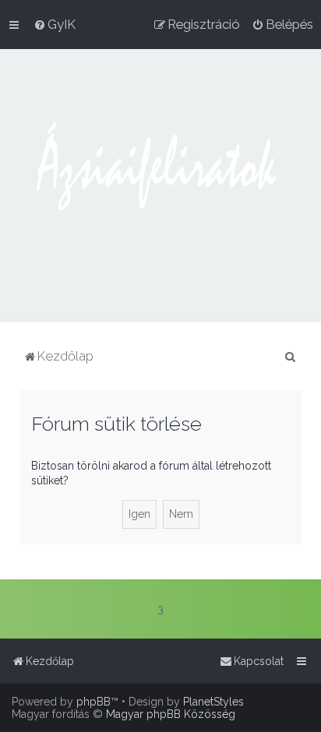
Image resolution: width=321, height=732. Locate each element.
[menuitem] (55, 24)
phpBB (93, 701)
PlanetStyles (213, 701)
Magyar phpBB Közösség (170, 714)
